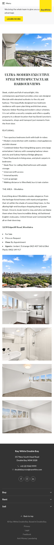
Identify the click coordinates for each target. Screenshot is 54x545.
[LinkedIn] (33, 478)
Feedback (27, 534)
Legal (27, 530)
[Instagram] (27, 478)
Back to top (28, 516)
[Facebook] (21, 478)
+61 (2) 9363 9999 (28, 466)
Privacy (27, 526)
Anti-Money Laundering (27, 538)
